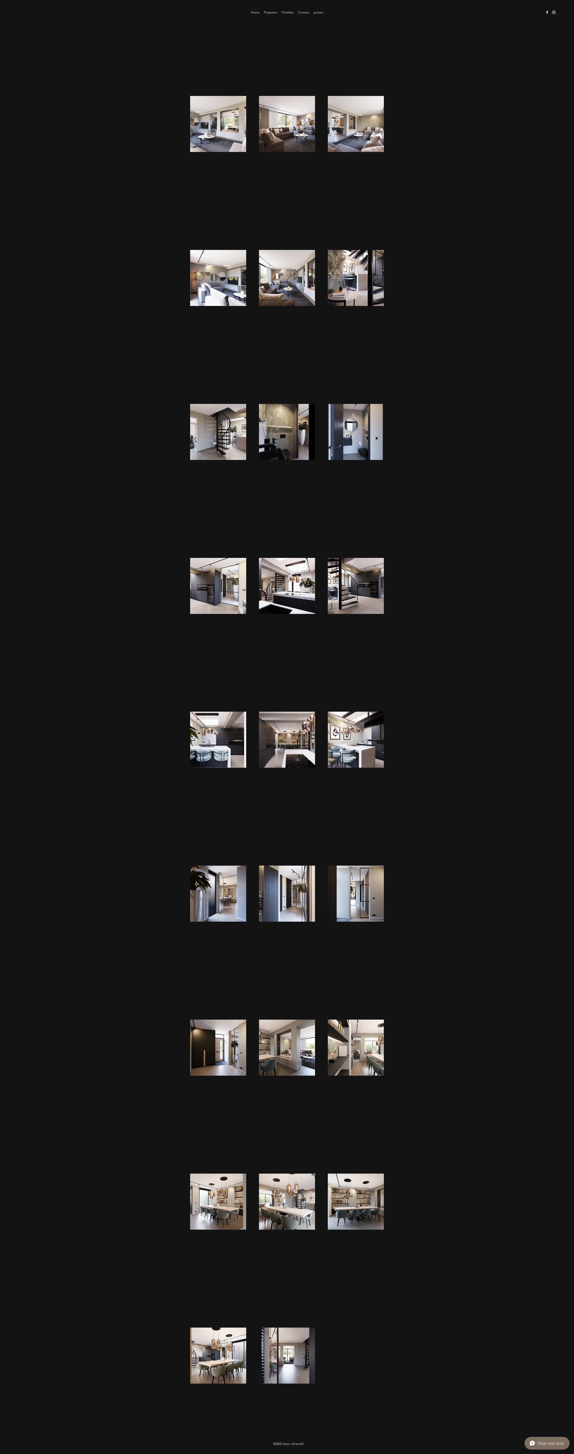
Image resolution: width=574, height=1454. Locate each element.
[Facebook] (547, 12)
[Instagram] (554, 12)
